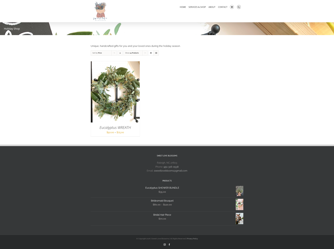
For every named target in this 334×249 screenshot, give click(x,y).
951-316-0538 (171, 166)
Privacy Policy (192, 239)
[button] (239, 7)
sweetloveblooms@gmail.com (170, 170)
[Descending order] (120, 53)
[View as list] (156, 53)
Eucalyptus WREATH (115, 127)
